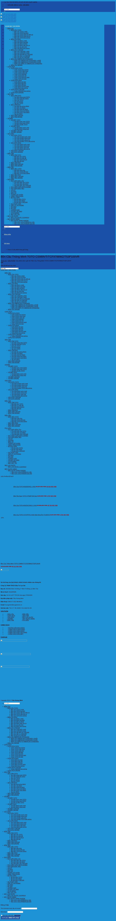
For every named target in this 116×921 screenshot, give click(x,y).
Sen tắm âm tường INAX (21, 106)
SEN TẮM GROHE (16, 117)
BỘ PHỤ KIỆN (15, 197)
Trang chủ (4, 261)
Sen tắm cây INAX (19, 108)
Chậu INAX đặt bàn (20, 85)
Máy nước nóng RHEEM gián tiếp (24, 223)
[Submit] (4, 11)
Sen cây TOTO (18, 100)
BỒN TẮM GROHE (16, 165)
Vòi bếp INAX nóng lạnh (21, 129)
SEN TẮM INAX (16, 105)
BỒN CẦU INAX (16, 39)
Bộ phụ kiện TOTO (20, 199)
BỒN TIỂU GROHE (17, 178)
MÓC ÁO (13, 193)
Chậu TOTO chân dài (20, 72)
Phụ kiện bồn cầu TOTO (21, 182)
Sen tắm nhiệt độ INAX (21, 109)
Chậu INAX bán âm (20, 83)
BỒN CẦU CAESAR (17, 50)
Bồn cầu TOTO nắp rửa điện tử (23, 34)
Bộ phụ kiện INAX (19, 201)
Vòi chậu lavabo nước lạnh (22, 137)
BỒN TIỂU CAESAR (17, 176)
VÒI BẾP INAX (15, 126)
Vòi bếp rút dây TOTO (20, 124)
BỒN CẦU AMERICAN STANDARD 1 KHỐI (27, 60)
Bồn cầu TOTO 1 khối (20, 31)
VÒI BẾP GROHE (16, 132)
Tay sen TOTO (18, 103)
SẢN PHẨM (11, 261)
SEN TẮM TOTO (16, 95)
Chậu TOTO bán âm (20, 76)
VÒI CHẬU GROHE (17, 152)
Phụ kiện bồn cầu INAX (21, 184)
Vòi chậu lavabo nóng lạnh (22, 138)
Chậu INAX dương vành (21, 86)
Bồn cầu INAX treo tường (22, 48)
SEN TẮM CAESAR (17, 115)
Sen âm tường (18, 101)
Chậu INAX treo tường (21, 88)
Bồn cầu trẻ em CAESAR (21, 57)
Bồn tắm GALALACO (20, 159)
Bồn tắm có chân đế (20, 158)
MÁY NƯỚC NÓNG (13, 219)
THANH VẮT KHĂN (17, 194)
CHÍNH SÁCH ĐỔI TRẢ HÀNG (17, 632)
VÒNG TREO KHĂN (17, 196)
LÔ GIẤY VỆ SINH (16, 211)
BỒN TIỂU (10, 167)
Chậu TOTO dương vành (21, 77)
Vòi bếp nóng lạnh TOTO (21, 123)
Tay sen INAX (18, 114)
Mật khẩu (4, 912)
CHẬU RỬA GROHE (17, 92)
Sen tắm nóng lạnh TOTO (22, 97)
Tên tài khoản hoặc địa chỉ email (11, 908)
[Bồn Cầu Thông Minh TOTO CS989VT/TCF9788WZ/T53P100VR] (22, 560)
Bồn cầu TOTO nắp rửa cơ (22, 36)
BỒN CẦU (10, 28)
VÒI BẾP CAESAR (16, 130)
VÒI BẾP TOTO (15, 120)
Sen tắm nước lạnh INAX (21, 112)
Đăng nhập (17, 915)
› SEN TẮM (25, 615)
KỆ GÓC (13, 208)
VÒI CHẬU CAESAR (17, 150)
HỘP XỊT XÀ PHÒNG (17, 205)
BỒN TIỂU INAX (16, 175)
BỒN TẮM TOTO (16, 155)
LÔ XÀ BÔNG (15, 213)
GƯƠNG (13, 191)
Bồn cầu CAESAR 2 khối (21, 53)
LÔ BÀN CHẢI (15, 210)
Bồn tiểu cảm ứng (19, 170)
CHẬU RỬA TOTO (16, 68)
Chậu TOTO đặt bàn (20, 74)
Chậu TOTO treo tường (21, 69)
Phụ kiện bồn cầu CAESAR (22, 185)
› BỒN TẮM (10, 620)
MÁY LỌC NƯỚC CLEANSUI (20, 217)
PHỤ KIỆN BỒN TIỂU (17, 188)
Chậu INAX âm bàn (20, 82)
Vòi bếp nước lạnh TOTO (22, 121)
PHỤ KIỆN (10, 179)
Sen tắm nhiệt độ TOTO (21, 98)
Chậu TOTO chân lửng (21, 71)
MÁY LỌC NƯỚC (12, 216)
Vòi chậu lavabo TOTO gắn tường (24, 141)
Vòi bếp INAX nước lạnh (21, 127)
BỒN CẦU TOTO (16, 30)
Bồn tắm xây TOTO (20, 156)
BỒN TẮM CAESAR (17, 164)
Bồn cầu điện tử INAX (20, 44)
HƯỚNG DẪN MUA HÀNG (16, 628)
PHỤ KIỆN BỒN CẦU (17, 181)
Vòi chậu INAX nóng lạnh (22, 146)
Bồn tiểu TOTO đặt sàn (21, 172)
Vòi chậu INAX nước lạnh (22, 144)
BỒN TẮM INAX (16, 162)
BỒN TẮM (10, 153)
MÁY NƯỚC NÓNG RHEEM (19, 220)
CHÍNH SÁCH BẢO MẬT (15, 634)
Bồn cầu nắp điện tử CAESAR (23, 54)
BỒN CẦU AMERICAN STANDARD (22, 59)
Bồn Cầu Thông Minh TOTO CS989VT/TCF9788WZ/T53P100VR (20, 563)
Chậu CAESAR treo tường (22, 91)
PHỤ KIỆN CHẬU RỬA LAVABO (21, 187)
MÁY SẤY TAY (15, 214)
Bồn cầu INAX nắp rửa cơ (22, 45)
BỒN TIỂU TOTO (16, 169)
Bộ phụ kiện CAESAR (21, 202)
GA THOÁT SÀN (16, 204)
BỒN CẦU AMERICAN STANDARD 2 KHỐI (27, 62)
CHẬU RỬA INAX (16, 80)
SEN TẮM (10, 94)
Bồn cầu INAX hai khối (21, 42)
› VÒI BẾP (10, 618)
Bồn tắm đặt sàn (19, 161)
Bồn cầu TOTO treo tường (22, 37)
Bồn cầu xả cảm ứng (20, 47)
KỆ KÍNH (13, 207)
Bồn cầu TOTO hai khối (21, 33)
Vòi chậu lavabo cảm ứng (22, 140)
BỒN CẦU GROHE (17, 65)
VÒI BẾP (10, 118)
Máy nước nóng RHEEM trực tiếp (24, 222)
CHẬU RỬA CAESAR (17, 89)
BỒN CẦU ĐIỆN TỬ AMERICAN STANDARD (28, 63)
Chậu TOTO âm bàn (20, 79)
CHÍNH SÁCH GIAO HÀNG (16, 629)
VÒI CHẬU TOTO (16, 135)
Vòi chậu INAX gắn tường (22, 149)
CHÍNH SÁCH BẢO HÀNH (16, 631)
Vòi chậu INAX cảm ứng (21, 147)
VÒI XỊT (13, 190)
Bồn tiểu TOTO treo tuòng (22, 173)
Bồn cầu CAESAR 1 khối (21, 51)
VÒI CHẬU (10, 133)
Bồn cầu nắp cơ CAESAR (22, 56)
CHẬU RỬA (11, 66)
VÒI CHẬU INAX (16, 143)
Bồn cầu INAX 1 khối (20, 40)
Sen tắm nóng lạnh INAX (21, 111)
